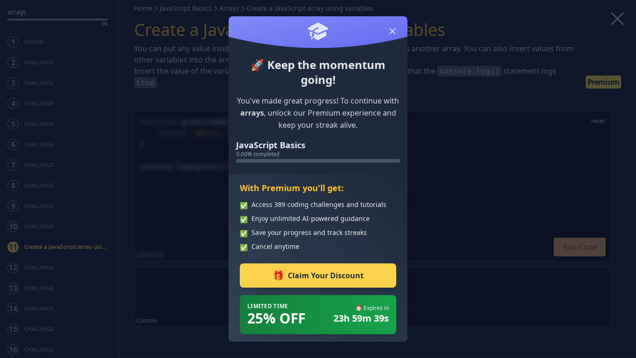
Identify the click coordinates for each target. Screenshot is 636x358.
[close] (392, 31)
